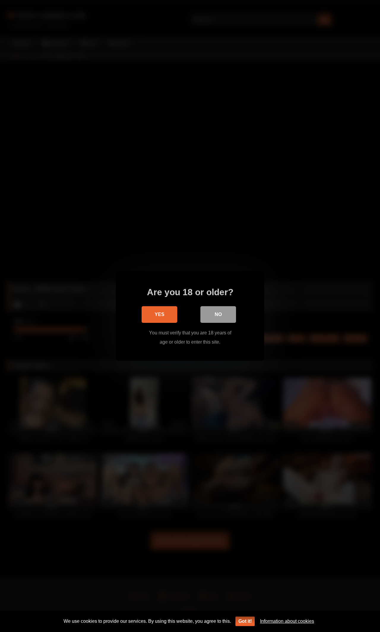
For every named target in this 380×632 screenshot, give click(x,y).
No (218, 314)
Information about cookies (287, 621)
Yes (159, 314)
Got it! (245, 621)
